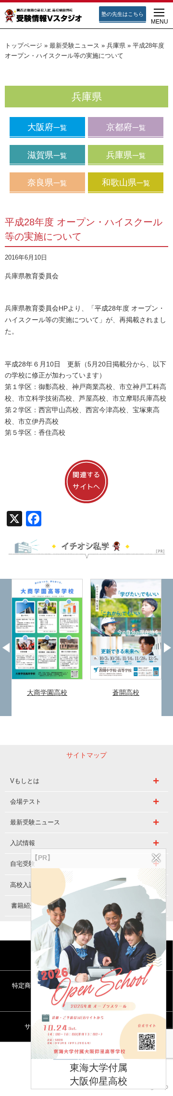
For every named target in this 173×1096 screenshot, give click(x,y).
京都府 (126, 127)
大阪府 (47, 127)
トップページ (23, 45)
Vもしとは (24, 780)
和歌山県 (126, 182)
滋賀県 (47, 155)
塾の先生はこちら (122, 14)
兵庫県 (116, 45)
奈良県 (47, 182)
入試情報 (22, 843)
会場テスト (25, 801)
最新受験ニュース (74, 45)
